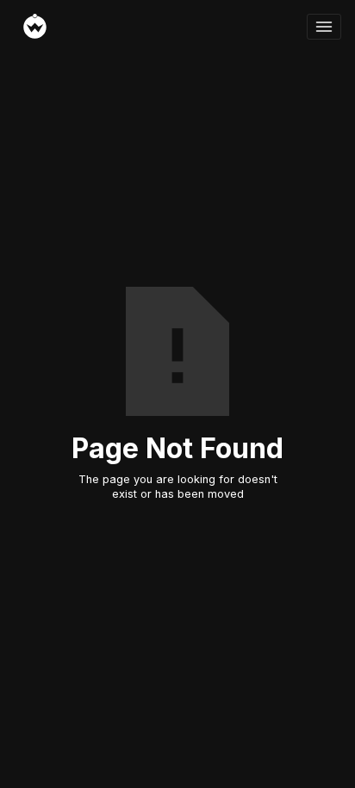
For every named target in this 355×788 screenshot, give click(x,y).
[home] (160, 26)
